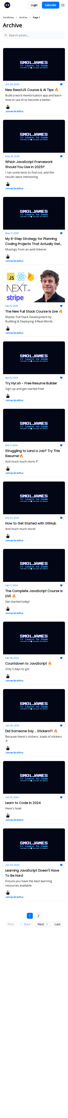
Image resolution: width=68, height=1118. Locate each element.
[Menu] (63, 4)
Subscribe (50, 5)
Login (34, 5)
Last (57, 924)
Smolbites (8, 17)
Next (41, 924)
